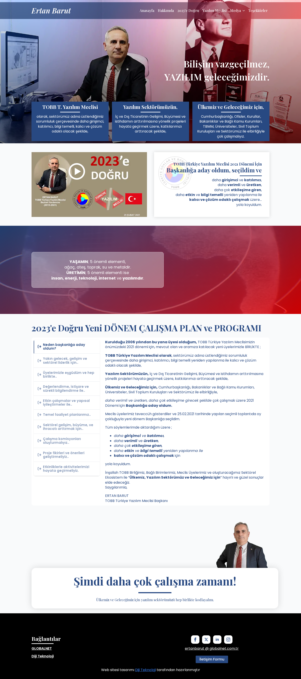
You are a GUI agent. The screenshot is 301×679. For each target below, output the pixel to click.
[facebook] (195, 639)
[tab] (67, 347)
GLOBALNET (42, 648)
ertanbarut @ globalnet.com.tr (212, 648)
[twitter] (206, 639)
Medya (235, 10)
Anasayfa (147, 10)
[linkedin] (217, 639)
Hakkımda (166, 10)
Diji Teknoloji (43, 656)
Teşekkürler (258, 10)
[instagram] (228, 639)
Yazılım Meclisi (215, 10)
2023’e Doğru (188, 10)
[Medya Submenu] (244, 10)
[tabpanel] (186, 421)
